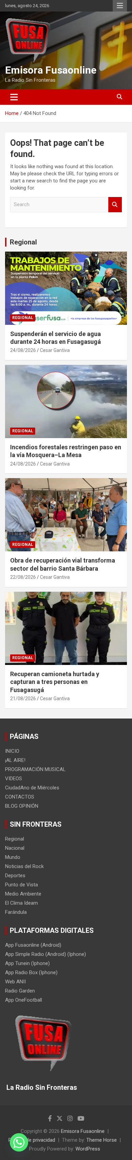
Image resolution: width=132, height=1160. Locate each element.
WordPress (87, 1149)
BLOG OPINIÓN (21, 806)
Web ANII (15, 982)
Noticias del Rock (24, 866)
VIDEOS (13, 778)
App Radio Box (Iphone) (31, 972)
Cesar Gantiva (55, 350)
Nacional (14, 848)
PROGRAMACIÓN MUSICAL (35, 769)
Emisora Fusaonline (50, 70)
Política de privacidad (31, 1140)
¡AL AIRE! (15, 760)
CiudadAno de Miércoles (32, 788)
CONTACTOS (19, 797)
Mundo (12, 857)
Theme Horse (101, 1140)
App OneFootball (23, 1000)
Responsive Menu (120, 6)
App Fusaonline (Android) (33, 945)
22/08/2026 (23, 577)
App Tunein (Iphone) (27, 963)
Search (115, 204)
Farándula (16, 912)
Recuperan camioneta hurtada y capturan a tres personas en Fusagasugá (54, 681)
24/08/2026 (23, 350)
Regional (23, 242)
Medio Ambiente (23, 894)
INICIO (12, 751)
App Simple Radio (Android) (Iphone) (45, 954)
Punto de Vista (21, 885)
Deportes (15, 875)
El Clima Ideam (21, 903)
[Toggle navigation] (14, 97)
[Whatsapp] (19, 1142)
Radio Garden (20, 991)
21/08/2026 (23, 698)
